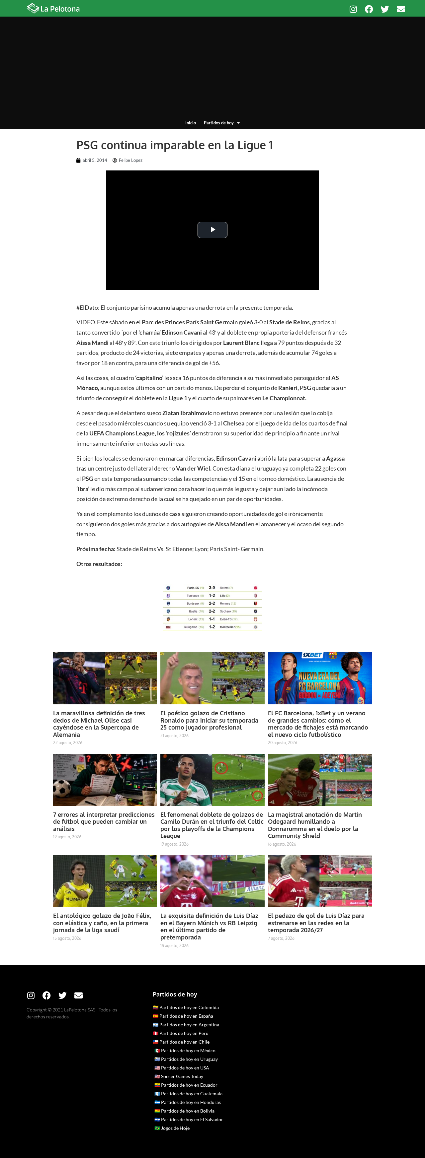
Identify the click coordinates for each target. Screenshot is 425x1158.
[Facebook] (369, 9)
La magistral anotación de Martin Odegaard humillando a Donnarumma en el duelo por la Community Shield (315, 825)
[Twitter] (385, 9)
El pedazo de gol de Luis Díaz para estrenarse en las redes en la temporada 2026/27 (316, 922)
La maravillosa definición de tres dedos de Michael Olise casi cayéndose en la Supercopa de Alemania (99, 723)
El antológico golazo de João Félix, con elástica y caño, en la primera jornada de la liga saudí (102, 922)
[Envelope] (401, 9)
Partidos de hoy (219, 122)
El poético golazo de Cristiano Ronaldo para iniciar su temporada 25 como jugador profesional (209, 720)
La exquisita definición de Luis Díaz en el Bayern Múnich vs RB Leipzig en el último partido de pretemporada (209, 926)
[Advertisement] (212, 69)
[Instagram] (353, 9)
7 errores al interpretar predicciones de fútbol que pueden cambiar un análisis (104, 821)
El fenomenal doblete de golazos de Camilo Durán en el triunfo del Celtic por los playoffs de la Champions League (212, 825)
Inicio (190, 122)
